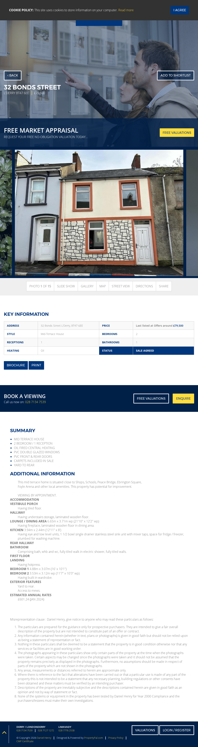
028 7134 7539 (35, 402)
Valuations (145, 730)
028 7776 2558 (66, 730)
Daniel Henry (44, 737)
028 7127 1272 (46, 730)
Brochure (16, 365)
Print (36, 365)
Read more (126, 10)
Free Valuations (151, 398)
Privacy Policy (115, 737)
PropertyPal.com (93, 737)
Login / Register (177, 730)
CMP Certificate (24, 741)
